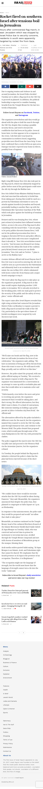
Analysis (6, 651)
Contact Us (7, 751)
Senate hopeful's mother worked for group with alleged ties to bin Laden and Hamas (14, 619)
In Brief (5, 693)
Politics (5, 732)
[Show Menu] (3, 3)
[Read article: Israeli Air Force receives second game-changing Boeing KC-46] (36, 606)
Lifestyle (6, 705)
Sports (5, 712)
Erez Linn (6, 595)
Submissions (7, 747)
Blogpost (6, 659)
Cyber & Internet (9, 709)
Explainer (6, 674)
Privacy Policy (8, 743)
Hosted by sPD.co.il (8, 782)
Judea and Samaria (10, 701)
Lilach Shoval (7, 608)
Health (5, 690)
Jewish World (8, 697)
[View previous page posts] (19, 632)
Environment (7, 678)
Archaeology (7, 655)
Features (6, 686)
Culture (5, 666)
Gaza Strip (7, 728)
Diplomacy (7, 721)
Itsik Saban (6, 45)
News (7, 12)
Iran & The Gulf (8, 724)
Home (2, 12)
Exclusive (6, 670)
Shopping (6, 736)
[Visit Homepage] (23, 3)
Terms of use (7, 740)
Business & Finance (10, 662)
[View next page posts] (23, 632)
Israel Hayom (19, 777)
